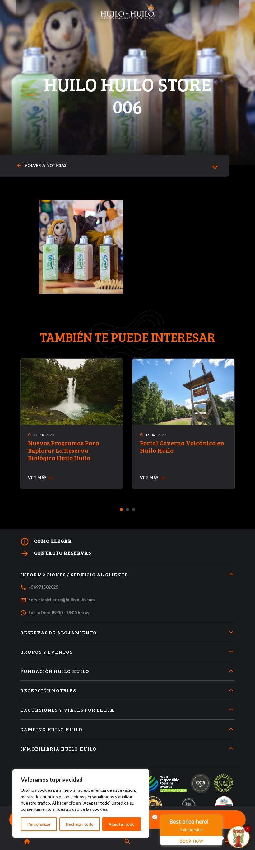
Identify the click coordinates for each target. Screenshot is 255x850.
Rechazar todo (80, 824)
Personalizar (39, 824)
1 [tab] (121, 510)
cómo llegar (46, 541)
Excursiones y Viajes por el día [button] (67, 709)
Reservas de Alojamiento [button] (58, 632)
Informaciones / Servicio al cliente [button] (74, 574)
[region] (80, 803)
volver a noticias (41, 166)
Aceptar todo (122, 824)
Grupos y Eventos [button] (46, 651)
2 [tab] (127, 510)
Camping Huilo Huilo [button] (51, 729)
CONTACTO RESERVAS (55, 553)
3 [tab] (133, 510)
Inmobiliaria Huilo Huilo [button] (58, 748)
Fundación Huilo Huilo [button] (54, 671)
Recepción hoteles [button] (48, 690)
